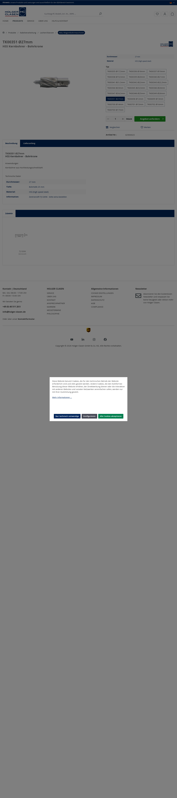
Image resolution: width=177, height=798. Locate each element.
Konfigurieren (89, 416)
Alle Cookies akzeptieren (111, 416)
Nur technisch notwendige (67, 416)
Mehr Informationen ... (62, 397)
